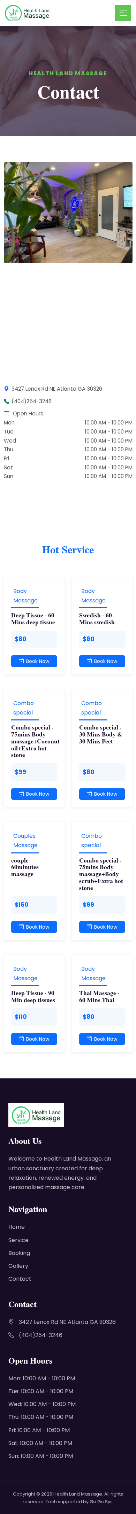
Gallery (18, 1266)
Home (16, 1227)
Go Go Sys (101, 1501)
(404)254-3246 (40, 1335)
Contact (19, 1279)
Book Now (37, 661)
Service (18, 1240)
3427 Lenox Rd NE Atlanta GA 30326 (67, 1322)
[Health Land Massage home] (60, 13)
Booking (19, 1253)
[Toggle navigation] (123, 13)
